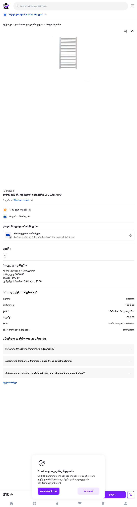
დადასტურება (48, 491)
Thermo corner (22, 200)
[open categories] (34, 503)
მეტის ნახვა (10, 382)
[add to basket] (130, 494)
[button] (57, 503)
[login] (125, 503)
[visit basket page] (102, 503)
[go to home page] (6, 6)
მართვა (88, 491)
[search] (17, 6)
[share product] (126, 31)
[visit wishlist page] (79, 503)
